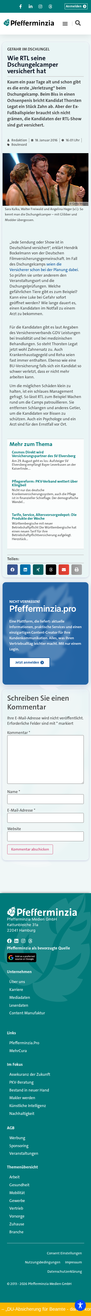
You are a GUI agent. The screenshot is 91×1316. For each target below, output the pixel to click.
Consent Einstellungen (64, 1253)
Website (14, 829)
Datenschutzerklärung (64, 1271)
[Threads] (30, 941)
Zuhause (16, 1224)
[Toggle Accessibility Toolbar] (80, 1305)
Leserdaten (18, 1005)
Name (13, 792)
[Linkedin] (16, 941)
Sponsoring (18, 1145)
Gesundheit (19, 1184)
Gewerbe (17, 1200)
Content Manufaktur (27, 1012)
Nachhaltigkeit (21, 1113)
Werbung (17, 1137)
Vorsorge (16, 1216)
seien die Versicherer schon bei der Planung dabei (44, 267)
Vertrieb (16, 1208)
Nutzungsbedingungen (42, 1262)
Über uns (17, 981)
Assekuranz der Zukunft (29, 1074)
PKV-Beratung (21, 1082)
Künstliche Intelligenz (27, 1105)
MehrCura (18, 1050)
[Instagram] (23, 941)
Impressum (73, 1262)
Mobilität (17, 1192)
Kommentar (18, 733)
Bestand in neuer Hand (29, 1090)
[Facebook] (9, 941)
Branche (16, 1231)
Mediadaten (19, 997)
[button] (65, 23)
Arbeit (14, 1177)
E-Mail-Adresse (21, 810)
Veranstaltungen (23, 1153)
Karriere (16, 989)
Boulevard (19, 144)
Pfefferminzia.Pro (24, 1042)
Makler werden (22, 1097)
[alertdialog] (45, 1309)
